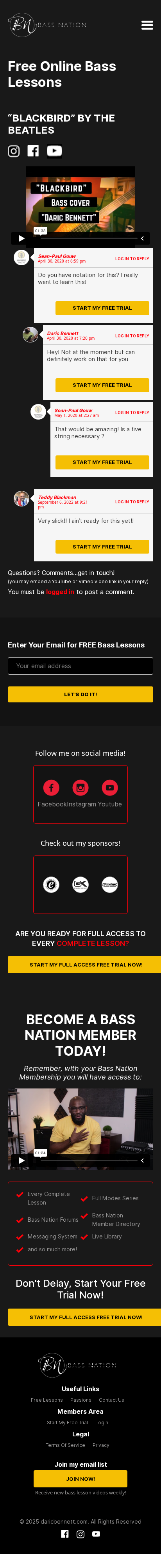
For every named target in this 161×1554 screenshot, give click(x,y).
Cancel (94, 609)
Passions (80, 1400)
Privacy (101, 1445)
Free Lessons (47, 1400)
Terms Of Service (65, 1445)
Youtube (110, 804)
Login (101, 1422)
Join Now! (80, 1479)
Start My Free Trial (102, 308)
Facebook (52, 804)
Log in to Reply (132, 258)
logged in (44, 596)
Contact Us (111, 1400)
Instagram (81, 804)
